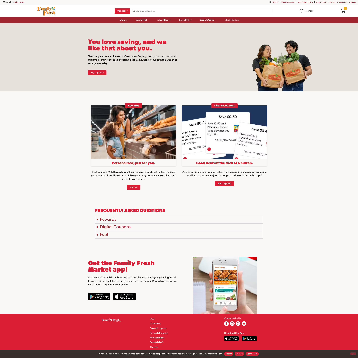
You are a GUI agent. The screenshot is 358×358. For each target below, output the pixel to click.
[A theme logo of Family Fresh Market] (46, 11)
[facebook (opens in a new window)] (226, 324)
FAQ (152, 319)
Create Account (287, 2)
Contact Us (341, 2)
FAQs (332, 2)
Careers (352, 2)
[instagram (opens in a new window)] (232, 324)
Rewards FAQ (156, 342)
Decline (239, 354)
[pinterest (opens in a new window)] (238, 324)
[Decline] (353, 353)
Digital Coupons (158, 328)
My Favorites (321, 2)
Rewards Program (159, 333)
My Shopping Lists (305, 2)
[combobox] (122, 11)
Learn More (252, 354)
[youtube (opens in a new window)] (244, 324)
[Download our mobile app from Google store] (249, 338)
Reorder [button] (309, 11)
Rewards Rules (157, 338)
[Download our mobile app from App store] (231, 338)
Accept (229, 354)
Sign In (275, 2)
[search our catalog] (133, 11)
